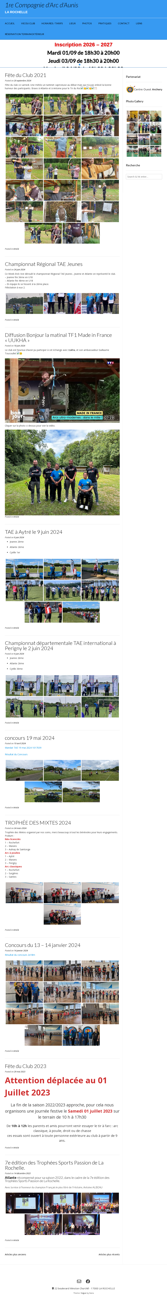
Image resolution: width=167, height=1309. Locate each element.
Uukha (71, 349)
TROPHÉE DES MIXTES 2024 (38, 822)
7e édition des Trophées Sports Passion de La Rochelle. (54, 1165)
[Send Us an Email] (79, 1281)
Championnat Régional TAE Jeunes (44, 264)
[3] (85, 64)
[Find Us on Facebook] (88, 1281)
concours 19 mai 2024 (30, 738)
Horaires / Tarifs (52, 23)
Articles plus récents (109, 1254)
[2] (82, 64)
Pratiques (104, 23)
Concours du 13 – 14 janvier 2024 (43, 945)
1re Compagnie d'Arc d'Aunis (41, 5)
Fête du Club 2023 (25, 1066)
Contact (123, 23)
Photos (87, 23)
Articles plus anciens (15, 1254)
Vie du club (28, 23)
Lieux (72, 23)
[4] (87, 64)
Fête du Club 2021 (25, 75)
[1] (79, 64)
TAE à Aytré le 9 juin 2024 (33, 532)
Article (16, 249)
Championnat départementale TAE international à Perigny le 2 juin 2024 (60, 645)
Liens (139, 23)
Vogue (83, 1293)
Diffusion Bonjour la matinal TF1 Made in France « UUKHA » (58, 337)
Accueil (10, 23)
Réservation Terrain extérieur (24, 34)
